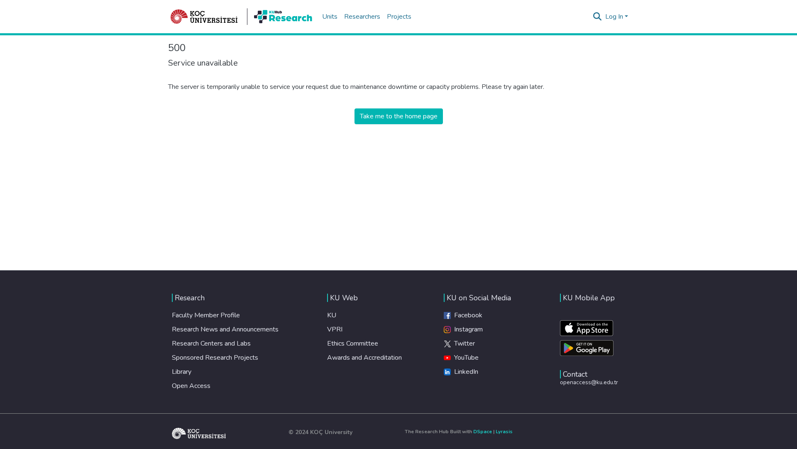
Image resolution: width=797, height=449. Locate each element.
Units (329, 16)
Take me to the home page (399, 116)
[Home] (204, 16)
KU (331, 315)
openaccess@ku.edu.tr (589, 382)
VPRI (334, 329)
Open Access (191, 385)
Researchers (362, 16)
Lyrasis (504, 431)
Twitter (463, 343)
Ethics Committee (352, 343)
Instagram (467, 329)
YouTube (465, 357)
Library (181, 371)
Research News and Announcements (225, 329)
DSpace (482, 431)
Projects (399, 16)
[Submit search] (597, 17)
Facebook (466, 315)
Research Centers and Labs (211, 343)
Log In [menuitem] (614, 16)
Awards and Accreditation (364, 357)
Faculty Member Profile (206, 315)
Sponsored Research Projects (215, 357)
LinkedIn (464, 371)
